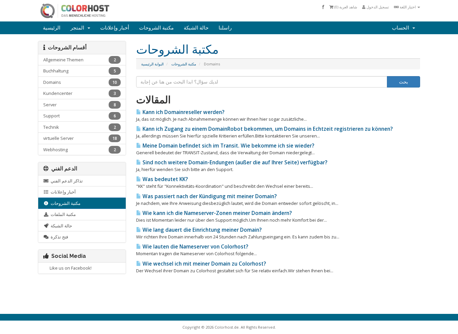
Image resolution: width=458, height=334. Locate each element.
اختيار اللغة (408, 6)
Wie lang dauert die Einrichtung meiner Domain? (201, 229)
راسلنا (225, 28)
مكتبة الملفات (62, 214)
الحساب (402, 28)
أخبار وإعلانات (114, 28)
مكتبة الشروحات (156, 28)
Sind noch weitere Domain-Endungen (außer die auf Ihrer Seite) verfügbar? (234, 162)
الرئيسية (51, 28)
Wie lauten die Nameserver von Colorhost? (194, 246)
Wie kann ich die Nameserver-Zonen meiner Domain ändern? (216, 213)
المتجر (78, 28)
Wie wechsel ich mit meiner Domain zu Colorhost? (203, 263)
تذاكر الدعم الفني (66, 181)
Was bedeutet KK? (164, 179)
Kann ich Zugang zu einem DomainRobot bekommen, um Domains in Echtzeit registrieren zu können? (267, 128)
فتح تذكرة (58, 237)
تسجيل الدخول (377, 6)
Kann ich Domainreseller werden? (182, 112)
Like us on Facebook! (70, 268)
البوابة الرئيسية (152, 63)
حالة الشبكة (196, 28)
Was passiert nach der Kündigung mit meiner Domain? (209, 196)
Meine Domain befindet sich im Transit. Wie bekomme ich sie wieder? (227, 145)
